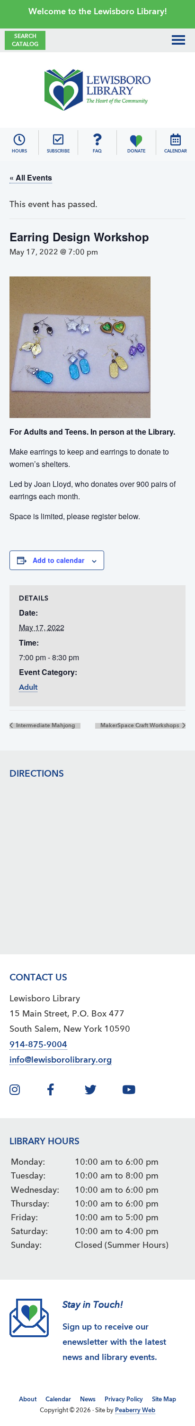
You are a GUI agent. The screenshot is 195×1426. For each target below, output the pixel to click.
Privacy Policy (124, 1400)
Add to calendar (58, 560)
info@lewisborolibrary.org (60, 1060)
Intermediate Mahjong (45, 726)
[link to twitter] (102, 1091)
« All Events (30, 177)
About (27, 1400)
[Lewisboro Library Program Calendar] (175, 140)
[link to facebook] (64, 1091)
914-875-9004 (38, 1045)
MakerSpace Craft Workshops (140, 726)
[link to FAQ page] (97, 140)
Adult (28, 688)
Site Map (164, 1400)
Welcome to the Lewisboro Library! (97, 12)
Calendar (58, 1400)
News (88, 1400)
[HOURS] (19, 140)
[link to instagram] (26, 1091)
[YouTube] (139, 1091)
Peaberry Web (135, 1410)
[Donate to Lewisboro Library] (136, 140)
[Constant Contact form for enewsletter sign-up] (58, 140)
